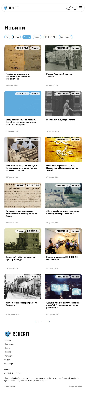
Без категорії (65, 37)
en (69, 8)
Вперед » (48, 322)
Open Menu (80, 7)
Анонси (27, 37)
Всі (7, 37)
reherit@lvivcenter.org (12, 373)
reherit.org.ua (16, 378)
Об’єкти (7, 360)
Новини (16, 37)
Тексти (37, 37)
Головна (7, 340)
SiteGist (79, 386)
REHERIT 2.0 (50, 37)
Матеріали (8, 356)
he (75, 8)
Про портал (9, 344)
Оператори (8, 364)
